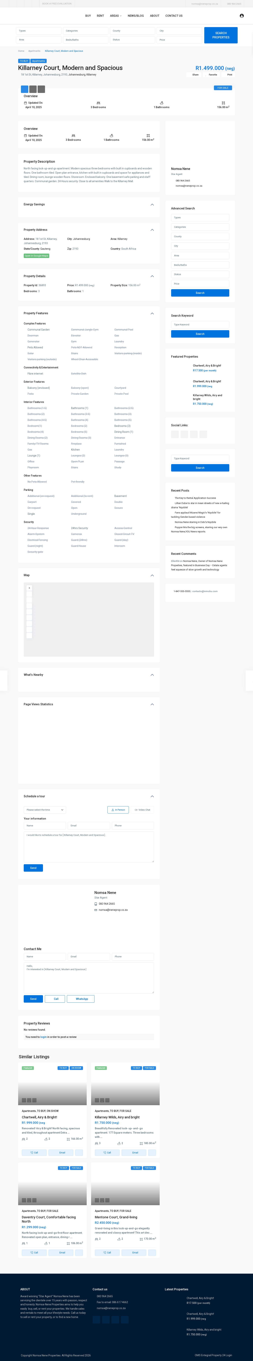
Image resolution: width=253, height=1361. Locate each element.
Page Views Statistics (38, 704)
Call (56, 998)
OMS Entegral (203, 1355)
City (162, 30)
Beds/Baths (72, 39)
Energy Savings (34, 204)
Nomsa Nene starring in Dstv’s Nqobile (195, 522)
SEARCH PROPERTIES (220, 35)
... (68, 1132)
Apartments (34, 51)
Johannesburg (76, 74)
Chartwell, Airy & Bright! (39, 1117)
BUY (88, 15)
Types (22, 30)
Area (21, 39)
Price (162, 39)
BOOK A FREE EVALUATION (56, 3)
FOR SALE (125, 1110)
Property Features (36, 313)
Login (229, 1355)
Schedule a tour (34, 796)
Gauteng (45, 248)
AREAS (114, 15)
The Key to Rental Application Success (195, 498)
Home (21, 51)
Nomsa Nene (105, 892)
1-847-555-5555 (182, 591)
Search (200, 292)
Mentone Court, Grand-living (116, 1217)
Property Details (35, 276)
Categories (72, 30)
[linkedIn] (28, 3)
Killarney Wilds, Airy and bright (117, 1117)
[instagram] (35, 3)
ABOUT (154, 15)
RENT (100, 15)
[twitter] (20, 3)
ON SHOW (53, 1110)
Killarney (91, 74)
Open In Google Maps (36, 255)
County (116, 30)
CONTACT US (173, 15)
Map (27, 575)
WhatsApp (81, 998)
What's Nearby (33, 675)
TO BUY (24, 61)
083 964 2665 (234, 3)
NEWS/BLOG (136, 15)
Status (116, 39)
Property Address (35, 230)
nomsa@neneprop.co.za (113, 909)
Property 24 (218, 1355)
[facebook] (13, 3)
